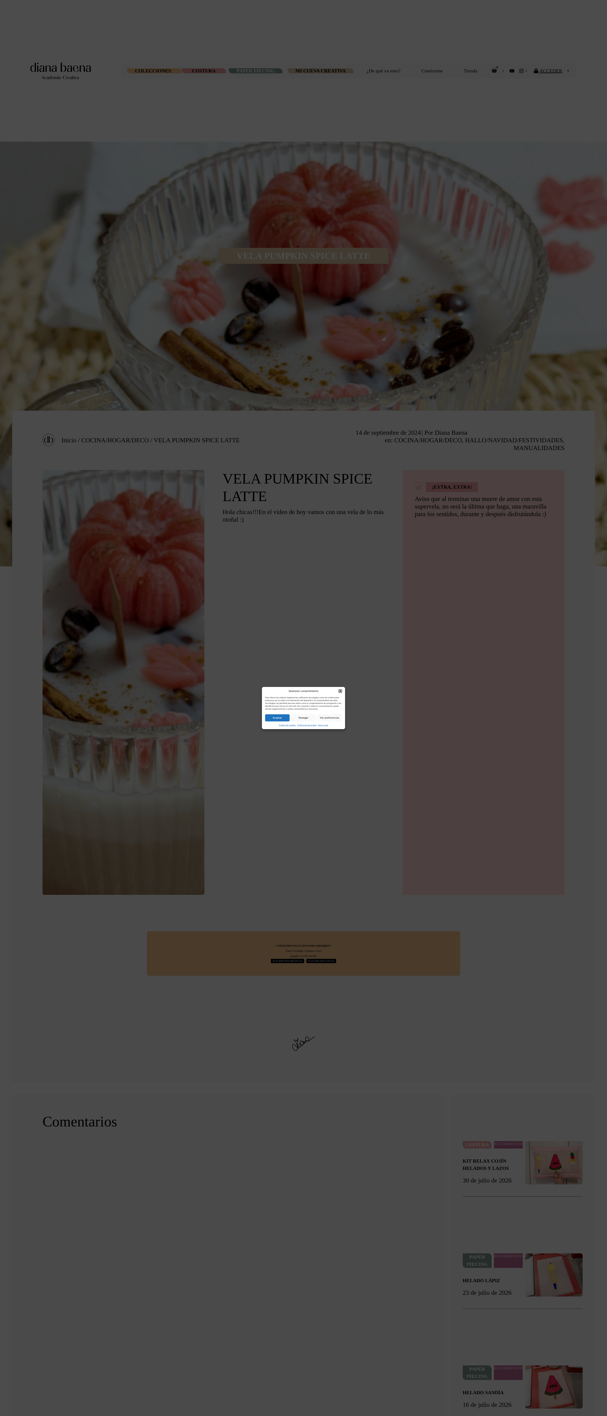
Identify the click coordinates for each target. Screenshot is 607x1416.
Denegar (303, 717)
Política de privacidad (306, 725)
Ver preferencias (329, 717)
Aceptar (277, 717)
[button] (340, 691)
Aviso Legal (323, 725)
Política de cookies (287, 725)
